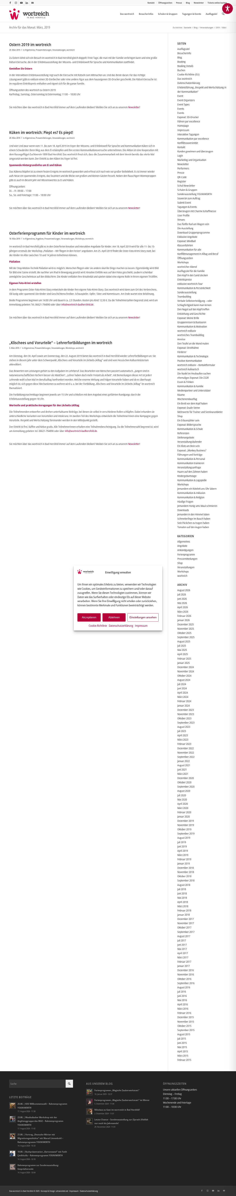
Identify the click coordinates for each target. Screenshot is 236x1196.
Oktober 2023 (184, 718)
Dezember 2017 (185, 919)
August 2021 (183, 765)
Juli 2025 (181, 645)
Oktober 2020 (184, 782)
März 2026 (182, 611)
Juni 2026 (182, 598)
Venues (181, 219)
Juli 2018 (181, 889)
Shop (180, 416)
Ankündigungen (185, 550)
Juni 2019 (182, 846)
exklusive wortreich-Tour (190, 284)
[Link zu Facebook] (10, 3)
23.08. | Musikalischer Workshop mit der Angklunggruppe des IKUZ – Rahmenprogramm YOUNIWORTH (40, 1121)
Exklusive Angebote (187, 237)
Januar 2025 (183, 663)
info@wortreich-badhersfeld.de (77, 304)
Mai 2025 (182, 650)
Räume (181, 394)
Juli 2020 (181, 795)
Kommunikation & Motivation (192, 326)
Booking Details (185, 66)
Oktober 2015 (184, 1026)
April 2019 (182, 850)
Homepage (183, 125)
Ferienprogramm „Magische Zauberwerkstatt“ (116, 1090)
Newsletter (199, 2)
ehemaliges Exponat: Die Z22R (193, 377)
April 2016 (182, 1004)
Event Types (183, 104)
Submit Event (184, 202)
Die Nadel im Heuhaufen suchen (194, 373)
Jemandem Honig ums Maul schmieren (197, 506)
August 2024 (183, 680)
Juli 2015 (181, 1038)
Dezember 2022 (185, 748)
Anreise (181, 339)
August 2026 (183, 590)
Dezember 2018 (185, 867)
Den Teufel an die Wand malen (193, 343)
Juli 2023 (181, 731)
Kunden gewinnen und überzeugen (195, 151)
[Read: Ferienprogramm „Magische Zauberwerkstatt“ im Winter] (89, 1102)
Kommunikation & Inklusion (191, 493)
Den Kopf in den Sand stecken (192, 275)
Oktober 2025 (184, 633)
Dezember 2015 (185, 1017)
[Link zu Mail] (32, 3)
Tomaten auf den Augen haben (193, 527)
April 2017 (182, 953)
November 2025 (185, 628)
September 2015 (186, 1030)
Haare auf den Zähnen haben (192, 471)
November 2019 (185, 825)
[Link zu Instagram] (15, 3)
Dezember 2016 (185, 970)
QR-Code (182, 177)
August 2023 (183, 727)
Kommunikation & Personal (191, 459)
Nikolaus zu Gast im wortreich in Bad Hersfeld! (117, 1109)
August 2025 (183, 641)
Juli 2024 (181, 684)
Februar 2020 (184, 812)
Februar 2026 (184, 616)
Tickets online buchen (217, 2)
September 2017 (186, 932)
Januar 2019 (183, 863)
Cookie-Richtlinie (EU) (188, 74)
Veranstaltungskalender (189, 441)
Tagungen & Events (187, 207)
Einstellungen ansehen (143, 617)
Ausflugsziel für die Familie (191, 271)
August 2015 (183, 1034)
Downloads (183, 510)
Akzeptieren (89, 617)
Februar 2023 (184, 744)
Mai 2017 (182, 949)
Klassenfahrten (185, 245)
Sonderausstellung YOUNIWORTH (194, 194)
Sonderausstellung (187, 292)
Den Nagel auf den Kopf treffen (193, 309)
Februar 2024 (184, 701)
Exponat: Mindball (186, 241)
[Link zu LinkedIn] (27, 3)
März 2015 (182, 1055)
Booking (181, 61)
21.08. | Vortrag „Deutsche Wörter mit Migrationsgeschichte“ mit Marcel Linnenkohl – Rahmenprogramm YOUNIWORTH (40, 1138)
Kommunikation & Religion (190, 497)
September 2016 (186, 983)
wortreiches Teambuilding (190, 335)
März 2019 (182, 855)
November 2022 (185, 752)
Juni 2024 (182, 688)
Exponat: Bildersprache (189, 424)
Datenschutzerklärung (121, 625)
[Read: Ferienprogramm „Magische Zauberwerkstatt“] (89, 1092)
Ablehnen (114, 617)
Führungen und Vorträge (189, 454)
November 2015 (185, 1021)
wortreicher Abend (187, 266)
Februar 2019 (184, 859)
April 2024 (182, 692)
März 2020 (182, 808)
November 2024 (185, 671)
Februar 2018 (184, 910)
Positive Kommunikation (189, 360)
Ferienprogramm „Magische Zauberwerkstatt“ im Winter (122, 1100)
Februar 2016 (184, 1013)
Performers (183, 168)
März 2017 (182, 957)
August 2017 (183, 936)
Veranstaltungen (59, 49)
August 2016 (183, 987)
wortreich (71, 49)
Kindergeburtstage (187, 476)
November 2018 (185, 872)
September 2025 (186, 637)
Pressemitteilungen (43, 49)
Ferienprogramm (186, 554)
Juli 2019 (181, 842)
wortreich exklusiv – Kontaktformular (196, 365)
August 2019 (183, 837)
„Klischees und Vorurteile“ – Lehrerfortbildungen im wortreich (60, 342)
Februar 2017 (184, 961)
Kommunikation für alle (189, 249)
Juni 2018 (182, 893)
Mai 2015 (182, 1047)
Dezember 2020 (185, 778)
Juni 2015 (182, 1043)
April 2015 (182, 1051)
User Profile (183, 215)
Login (180, 155)
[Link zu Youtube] (21, 3)
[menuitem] (151, 3)
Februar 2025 (184, 658)
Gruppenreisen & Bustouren (191, 322)
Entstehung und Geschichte (191, 313)
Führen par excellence (188, 121)
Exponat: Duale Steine (188, 407)
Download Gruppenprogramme (193, 232)
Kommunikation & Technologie (192, 356)
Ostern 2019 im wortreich (30, 44)
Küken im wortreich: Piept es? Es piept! (41, 132)
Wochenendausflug (187, 399)
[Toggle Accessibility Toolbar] (227, 8)
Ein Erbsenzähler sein (188, 420)
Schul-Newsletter (186, 185)
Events (180, 108)
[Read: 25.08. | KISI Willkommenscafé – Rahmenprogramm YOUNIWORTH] (12, 1105)
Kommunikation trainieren (190, 463)
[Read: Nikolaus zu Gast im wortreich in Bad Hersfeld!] (89, 1111)
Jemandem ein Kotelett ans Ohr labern (196, 488)
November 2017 (185, 923)
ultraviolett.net (62, 1191)
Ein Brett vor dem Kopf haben (192, 403)
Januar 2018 (183, 914)
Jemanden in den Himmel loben (193, 514)
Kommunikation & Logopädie (192, 480)
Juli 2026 (181, 594)
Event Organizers (186, 100)
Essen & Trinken (185, 382)
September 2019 (186, 833)
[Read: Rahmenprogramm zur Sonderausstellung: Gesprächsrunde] (12, 1167)
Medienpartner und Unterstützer (194, 390)
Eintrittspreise (184, 279)
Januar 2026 (183, 620)
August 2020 (183, 791)
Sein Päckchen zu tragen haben (193, 523)
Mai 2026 (182, 603)
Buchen (181, 70)
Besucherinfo (184, 53)
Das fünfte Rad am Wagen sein (193, 224)
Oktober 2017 (184, 927)
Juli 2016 (181, 991)
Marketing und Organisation (191, 160)
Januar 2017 (183, 966)
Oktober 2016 (184, 979)
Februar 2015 (184, 1060)
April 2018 (182, 902)
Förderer (181, 352)
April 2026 (182, 607)
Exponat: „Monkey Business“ (191, 450)
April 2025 (182, 654)
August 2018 (183, 885)
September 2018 (186, 880)
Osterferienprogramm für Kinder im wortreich (47, 233)
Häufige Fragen (185, 501)
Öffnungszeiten (165, 2)
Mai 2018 (182, 897)
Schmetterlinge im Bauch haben (193, 518)
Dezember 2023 (185, 710)
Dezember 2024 (185, 667)
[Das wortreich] (31, 14)
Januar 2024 (183, 705)
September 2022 (186, 757)
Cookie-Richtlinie (98, 625)
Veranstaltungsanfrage (189, 467)
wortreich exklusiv (186, 330)
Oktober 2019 (184, 829)
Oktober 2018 (184, 876)
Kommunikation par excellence (193, 138)
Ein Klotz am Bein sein (188, 446)
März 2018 (182, 906)
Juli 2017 (181, 940)
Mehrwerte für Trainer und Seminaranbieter (200, 412)
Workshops (79, 238)
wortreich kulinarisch (188, 369)
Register (181, 181)
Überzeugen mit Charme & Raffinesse (196, 211)
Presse (179, 2)
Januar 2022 (183, 761)
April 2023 (182, 735)
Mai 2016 (182, 1000)
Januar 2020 (183, 816)
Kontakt (151, 2)
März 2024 (182, 697)
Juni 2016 (182, 996)
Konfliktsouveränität (187, 143)
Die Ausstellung (185, 228)
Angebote (40, 238)
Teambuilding (184, 296)
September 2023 (186, 722)
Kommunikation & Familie (190, 386)
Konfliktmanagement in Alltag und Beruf (197, 254)
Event (180, 96)
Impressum (141, 625)
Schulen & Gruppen (187, 190)
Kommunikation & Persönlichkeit (193, 288)
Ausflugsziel (183, 49)
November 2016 (185, 974)
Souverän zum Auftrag (188, 198)
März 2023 (182, 739)
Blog (188, 2)
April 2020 (182, 803)
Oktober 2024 (184, 675)
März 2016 (182, 1008)
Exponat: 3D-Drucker (188, 117)
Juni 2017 (182, 944)
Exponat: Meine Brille (188, 318)
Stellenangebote (185, 437)
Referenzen (183, 433)
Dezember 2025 (185, 624)
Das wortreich (184, 78)
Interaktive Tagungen (188, 134)
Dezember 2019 (185, 820)
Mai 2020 (182, 799)
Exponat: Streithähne (188, 347)
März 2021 (182, 774)
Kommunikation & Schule (190, 429)
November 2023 (185, 714)
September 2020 (186, 786)
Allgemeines (30, 49)
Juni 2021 (182, 769)
